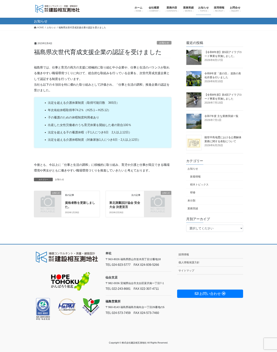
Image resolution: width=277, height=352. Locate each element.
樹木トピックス (199, 184)
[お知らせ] (47, 200)
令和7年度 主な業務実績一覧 (221, 116)
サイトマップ (186, 270)
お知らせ (164, 42)
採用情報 (183, 254)
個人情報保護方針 (189, 262)
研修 (192, 192)
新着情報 (195, 176)
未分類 (191, 200)
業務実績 (192, 208)
